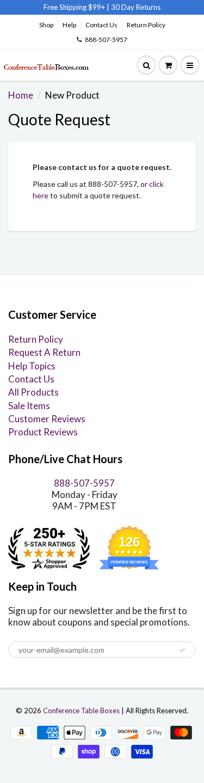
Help (69, 25)
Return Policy (146, 25)
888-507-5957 (106, 39)
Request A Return (44, 352)
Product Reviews (43, 432)
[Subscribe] (182, 650)
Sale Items (29, 405)
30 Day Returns (135, 7)
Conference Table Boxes (81, 710)
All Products (33, 392)
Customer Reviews (46, 418)
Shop (46, 25)
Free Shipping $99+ (75, 7)
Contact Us (101, 25)
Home (20, 95)
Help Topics (31, 366)
